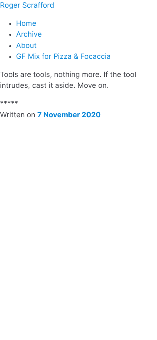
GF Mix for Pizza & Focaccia (63, 56)
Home (26, 23)
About (26, 45)
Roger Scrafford (27, 5)
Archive (29, 34)
